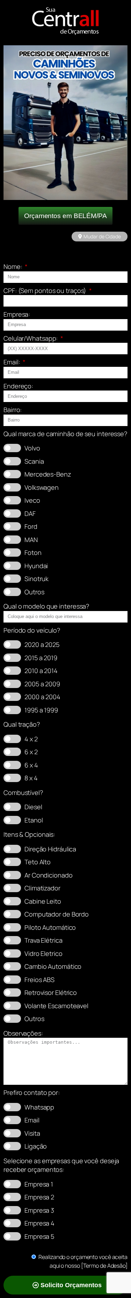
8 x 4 (31, 778)
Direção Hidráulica (50, 849)
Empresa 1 (38, 1184)
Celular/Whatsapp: (31, 338)
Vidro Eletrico (43, 953)
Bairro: (12, 409)
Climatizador (42, 888)
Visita (32, 1133)
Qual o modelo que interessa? (46, 606)
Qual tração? (21, 724)
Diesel (33, 807)
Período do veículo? (31, 630)
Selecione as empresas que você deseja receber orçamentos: (61, 1165)
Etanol (33, 820)
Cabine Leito (42, 901)
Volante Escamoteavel (56, 1006)
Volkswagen (41, 487)
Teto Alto (37, 862)
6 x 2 (31, 752)
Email (31, 1120)
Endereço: (18, 386)
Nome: (13, 266)
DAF (30, 513)
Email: (12, 362)
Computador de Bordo (56, 914)
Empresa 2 (39, 1197)
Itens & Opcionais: (29, 834)
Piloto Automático (50, 927)
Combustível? (23, 792)
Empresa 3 (39, 1210)
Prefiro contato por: (31, 1092)
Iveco (32, 500)
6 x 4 (31, 765)
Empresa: (16, 314)
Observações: (23, 1033)
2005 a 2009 (42, 684)
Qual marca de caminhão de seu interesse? (65, 434)
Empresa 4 (39, 1223)
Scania (34, 461)
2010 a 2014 (41, 670)
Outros (34, 592)
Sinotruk (36, 578)
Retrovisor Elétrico (50, 992)
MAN (31, 539)
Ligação (35, 1146)
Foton (33, 552)
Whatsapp (39, 1107)
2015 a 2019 (40, 658)
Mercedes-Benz (47, 474)
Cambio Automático (52, 966)
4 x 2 (31, 739)
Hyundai (36, 566)
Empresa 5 (39, 1236)
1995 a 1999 (41, 710)
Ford (30, 526)
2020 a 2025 (41, 644)
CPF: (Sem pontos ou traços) (45, 290)
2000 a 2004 (42, 697)
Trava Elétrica (43, 940)
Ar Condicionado (48, 875)
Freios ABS (39, 979)
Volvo (32, 448)
